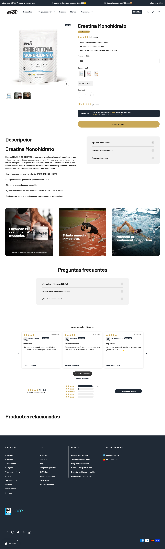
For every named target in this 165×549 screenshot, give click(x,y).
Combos (62, 12)
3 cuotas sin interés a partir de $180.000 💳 (61, 3)
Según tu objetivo (45, 12)
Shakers (8, 484)
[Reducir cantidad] (81, 95)
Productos (27, 12)
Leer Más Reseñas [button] (82, 374)
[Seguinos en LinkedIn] (24, 532)
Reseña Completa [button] (30, 365)
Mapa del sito (45, 480)
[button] (83, 37)
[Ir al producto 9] (27, 96)
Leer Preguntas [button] (82, 378)
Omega (8, 476)
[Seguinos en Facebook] (6, 532)
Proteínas (9, 455)
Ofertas (73, 12)
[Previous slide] (19, 353)
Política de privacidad (79, 455)
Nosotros (43, 455)
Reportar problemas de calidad (83, 472)
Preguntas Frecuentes (80, 463)
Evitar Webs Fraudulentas (81, 476)
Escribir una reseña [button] (128, 391)
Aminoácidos (10, 463)
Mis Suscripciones (47, 484)
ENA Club (137, 12)
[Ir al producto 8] (18, 96)
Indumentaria (10, 489)
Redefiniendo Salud (47, 476)
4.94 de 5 (42, 390)
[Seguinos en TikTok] (18, 532)
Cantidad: (82, 90)
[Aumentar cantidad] (90, 95)
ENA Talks (44, 472)
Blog (41, 463)
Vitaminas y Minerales (13, 472)
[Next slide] (146, 353)
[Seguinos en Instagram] (12, 532)
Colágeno (9, 468)
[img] (28, 335)
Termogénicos (11, 480)
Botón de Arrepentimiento (81, 468)
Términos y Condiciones (80, 459)
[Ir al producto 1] (9, 96)
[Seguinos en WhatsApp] (29, 532)
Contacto (43, 459)
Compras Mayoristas (48, 468)
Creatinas (9, 459)
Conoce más (85, 12)
